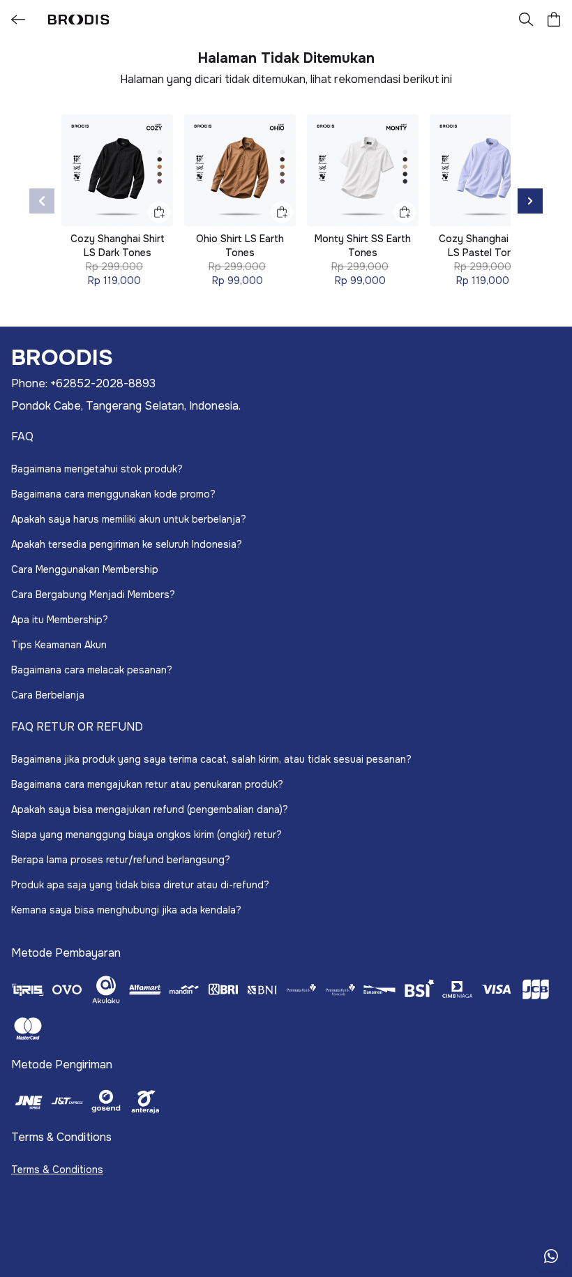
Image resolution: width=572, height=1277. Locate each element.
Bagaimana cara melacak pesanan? (91, 670)
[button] (553, 19)
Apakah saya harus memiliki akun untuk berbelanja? (128, 519)
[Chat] (551, 1256)
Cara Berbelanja (47, 695)
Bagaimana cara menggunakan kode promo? (113, 494)
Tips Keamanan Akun (59, 644)
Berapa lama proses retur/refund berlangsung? (120, 859)
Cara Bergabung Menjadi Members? (93, 594)
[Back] (18, 19)
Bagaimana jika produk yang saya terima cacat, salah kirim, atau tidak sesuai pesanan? (211, 759)
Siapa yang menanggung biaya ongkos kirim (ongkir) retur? (146, 834)
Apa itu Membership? (59, 619)
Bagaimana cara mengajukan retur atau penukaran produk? (147, 784)
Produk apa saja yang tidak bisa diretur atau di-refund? (140, 885)
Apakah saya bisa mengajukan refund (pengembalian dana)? (149, 809)
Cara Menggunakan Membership (84, 569)
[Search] (526, 19)
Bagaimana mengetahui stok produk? (97, 469)
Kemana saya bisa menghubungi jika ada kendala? (126, 910)
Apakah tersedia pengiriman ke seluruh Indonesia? (126, 544)
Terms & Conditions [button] (57, 1169)
